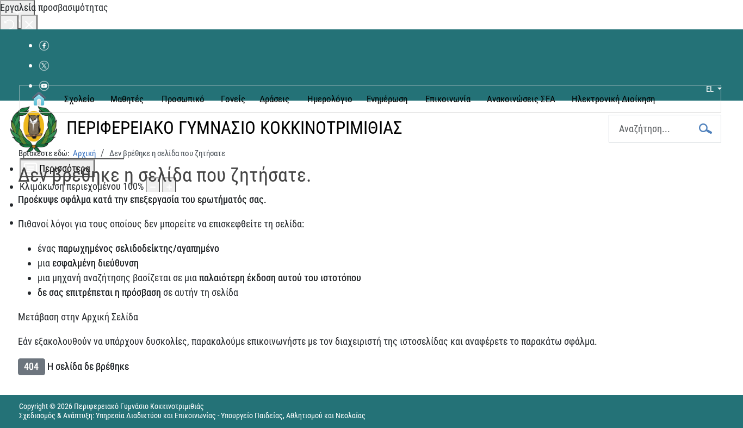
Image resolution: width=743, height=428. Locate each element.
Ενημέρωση (387, 99)
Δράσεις (274, 99)
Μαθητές (127, 99)
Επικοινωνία (447, 99)
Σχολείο (79, 99)
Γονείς (233, 99)
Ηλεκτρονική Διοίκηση (613, 99)
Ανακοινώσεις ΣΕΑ (521, 99)
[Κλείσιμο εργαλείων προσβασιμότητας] (29, 24)
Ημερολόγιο (329, 99)
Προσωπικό (183, 99)
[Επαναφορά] (9, 24)
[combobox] (665, 128)
